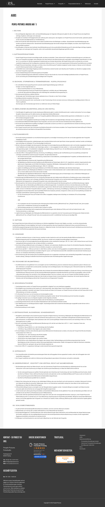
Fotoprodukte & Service (74, 3)
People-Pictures (49, 3)
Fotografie (60, 3)
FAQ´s (81, 447)
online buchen (6, 488)
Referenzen (88, 3)
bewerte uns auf (39, 456)
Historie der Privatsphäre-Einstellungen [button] (91, 443)
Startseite (39, 3)
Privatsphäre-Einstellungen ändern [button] (90, 441)
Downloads (82, 448)
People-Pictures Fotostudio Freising (40, 445)
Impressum (82, 435)
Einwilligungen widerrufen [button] (87, 445)
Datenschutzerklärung (85, 439)
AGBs (81, 437)
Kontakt (96, 3)
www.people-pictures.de (12, 463)
